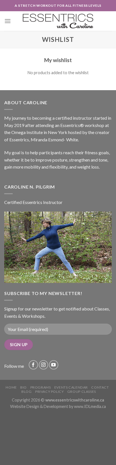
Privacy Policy (49, 391)
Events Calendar (71, 387)
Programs (40, 387)
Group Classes (81, 391)
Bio (23, 387)
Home (11, 387)
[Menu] (7, 21)
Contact (100, 387)
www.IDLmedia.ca (90, 406)
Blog (26, 391)
